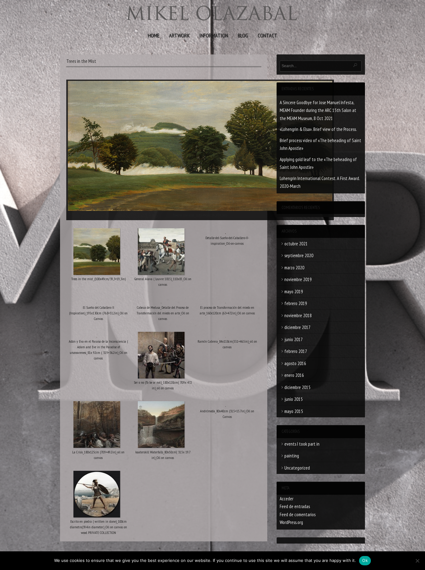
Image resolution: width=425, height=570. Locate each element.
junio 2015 (293, 399)
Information (213, 35)
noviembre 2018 (298, 315)
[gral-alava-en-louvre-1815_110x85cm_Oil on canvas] (161, 252)
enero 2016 (294, 375)
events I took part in (302, 444)
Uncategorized (297, 468)
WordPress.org (291, 522)
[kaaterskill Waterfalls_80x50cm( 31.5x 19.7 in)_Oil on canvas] (161, 425)
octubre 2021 (296, 244)
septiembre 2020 (298, 255)
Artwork (179, 35)
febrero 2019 (295, 303)
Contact (267, 35)
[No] (417, 561)
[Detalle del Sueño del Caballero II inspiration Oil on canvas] (225, 232)
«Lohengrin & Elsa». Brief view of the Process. (318, 129)
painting (291, 456)
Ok (365, 560)
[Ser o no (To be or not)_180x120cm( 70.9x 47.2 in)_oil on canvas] (161, 356)
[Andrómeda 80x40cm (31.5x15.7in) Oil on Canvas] (225, 405)
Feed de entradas (295, 506)
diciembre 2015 (297, 387)
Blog (243, 35)
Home (153, 35)
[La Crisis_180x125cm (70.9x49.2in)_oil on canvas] (97, 425)
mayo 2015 (293, 411)
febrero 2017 (295, 351)
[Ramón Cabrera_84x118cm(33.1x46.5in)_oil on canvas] (225, 336)
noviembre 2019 (298, 279)
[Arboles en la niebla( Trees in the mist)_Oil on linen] (97, 252)
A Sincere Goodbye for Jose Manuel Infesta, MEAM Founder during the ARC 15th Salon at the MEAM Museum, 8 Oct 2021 (318, 110)
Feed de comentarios (297, 514)
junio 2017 (293, 339)
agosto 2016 (295, 363)
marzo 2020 (294, 268)
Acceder (286, 499)
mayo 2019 (293, 291)
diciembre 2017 (297, 327)
